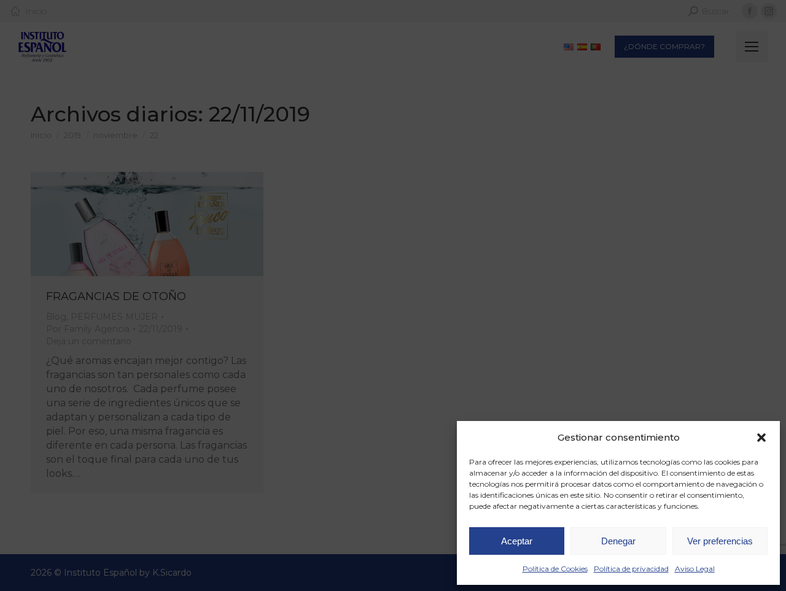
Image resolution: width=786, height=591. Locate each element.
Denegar (618, 541)
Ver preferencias (720, 541)
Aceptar (516, 541)
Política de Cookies (555, 568)
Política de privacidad (631, 568)
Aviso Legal (695, 568)
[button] (761, 437)
